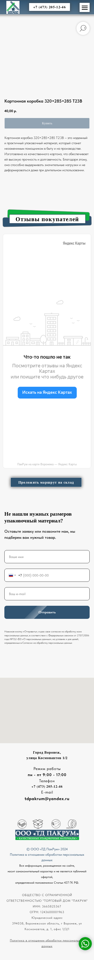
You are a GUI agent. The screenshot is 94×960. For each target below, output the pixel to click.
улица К (33, 757)
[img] (13, 7)
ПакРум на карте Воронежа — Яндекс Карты (47, 464)
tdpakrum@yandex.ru (47, 798)
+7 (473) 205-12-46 (47, 786)
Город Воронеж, (47, 752)
